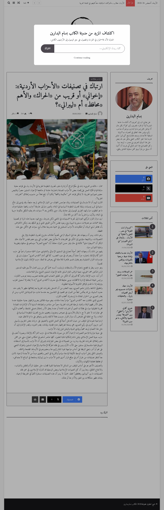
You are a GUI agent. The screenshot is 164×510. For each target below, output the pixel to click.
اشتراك (47, 48)
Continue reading (82, 58)
